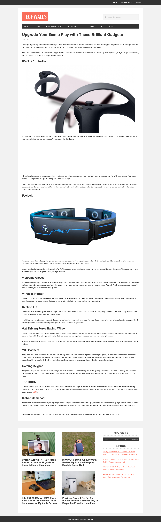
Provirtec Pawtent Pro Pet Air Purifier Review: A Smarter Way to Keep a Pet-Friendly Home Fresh (80, 500)
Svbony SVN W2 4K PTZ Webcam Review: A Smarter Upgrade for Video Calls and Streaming (39, 462)
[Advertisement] (80, 158)
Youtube (107, 439)
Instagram (134, 439)
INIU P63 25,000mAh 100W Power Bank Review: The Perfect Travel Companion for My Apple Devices (39, 500)
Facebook (116, 439)
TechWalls (35, 16)
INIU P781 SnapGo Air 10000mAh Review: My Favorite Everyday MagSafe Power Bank (79, 462)
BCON (35, 392)
